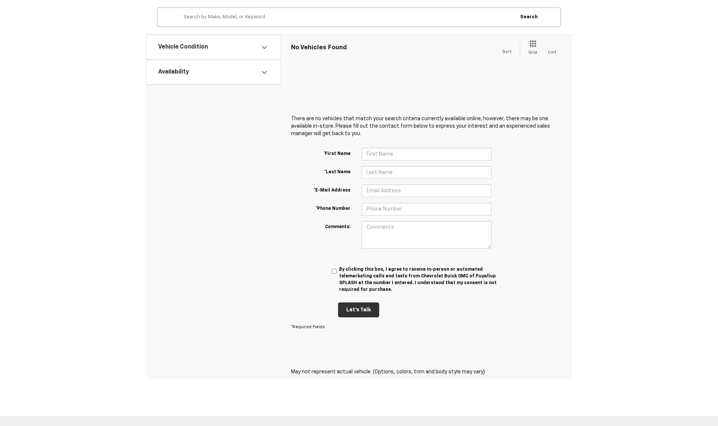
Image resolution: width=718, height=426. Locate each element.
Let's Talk (358, 309)
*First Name (336, 154)
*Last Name (337, 172)
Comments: (337, 227)
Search (529, 17)
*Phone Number (333, 208)
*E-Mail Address (332, 190)
